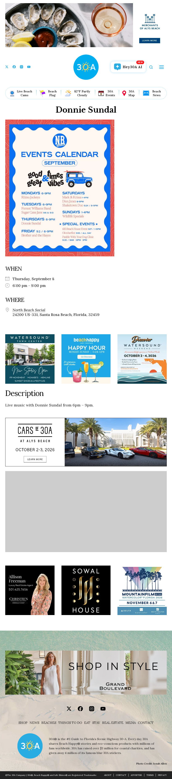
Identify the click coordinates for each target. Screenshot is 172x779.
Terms (150, 775)
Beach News (156, 93)
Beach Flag (52, 93)
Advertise (136, 775)
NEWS (34, 723)
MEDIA (130, 723)
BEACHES (48, 723)
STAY (96, 723)
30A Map (131, 93)
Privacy (162, 775)
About (107, 775)
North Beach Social (29, 310)
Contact (146, 723)
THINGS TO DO (70, 723)
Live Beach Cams (24, 93)
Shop (22, 723)
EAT (87, 723)
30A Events (110, 93)
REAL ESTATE (112, 723)
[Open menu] (161, 67)
